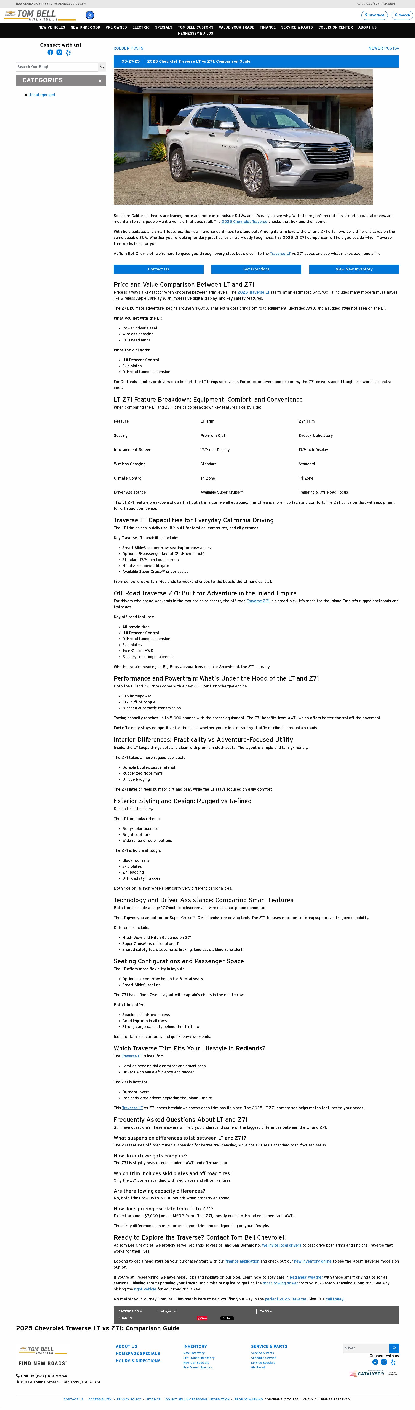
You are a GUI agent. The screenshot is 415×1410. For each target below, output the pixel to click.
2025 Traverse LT (254, 292)
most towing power (280, 1283)
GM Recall (258, 1367)
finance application (242, 1261)
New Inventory (194, 1353)
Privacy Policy (129, 1399)
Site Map (153, 1399)
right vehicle (145, 1289)
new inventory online (313, 1261)
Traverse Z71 (258, 601)
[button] (90, 15)
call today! (335, 1299)
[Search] (102, 67)
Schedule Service (263, 1358)
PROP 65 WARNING (249, 1399)
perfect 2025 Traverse (285, 1299)
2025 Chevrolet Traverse (244, 222)
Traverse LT (280, 254)
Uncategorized (41, 95)
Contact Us (158, 269)
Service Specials (263, 1362)
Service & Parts (269, 1346)
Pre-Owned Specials (198, 1367)
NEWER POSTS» (384, 48)
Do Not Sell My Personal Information (198, 1399)
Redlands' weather (306, 1277)
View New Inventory (354, 269)
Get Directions (256, 269)
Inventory (195, 1346)
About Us (126, 1346)
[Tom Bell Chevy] (40, 15)
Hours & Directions (138, 1361)
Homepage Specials (138, 1354)
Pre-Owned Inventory (199, 1358)
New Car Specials (196, 1362)
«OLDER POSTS (128, 48)
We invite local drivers (281, 1245)
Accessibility (100, 1399)
